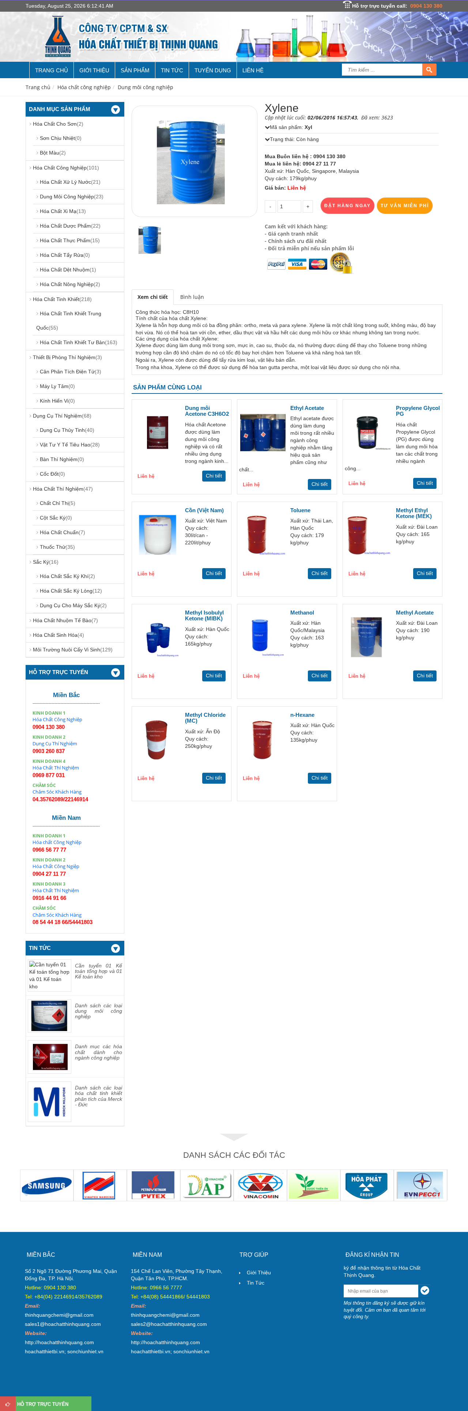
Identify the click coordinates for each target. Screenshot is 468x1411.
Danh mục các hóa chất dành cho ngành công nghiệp (98, 1052)
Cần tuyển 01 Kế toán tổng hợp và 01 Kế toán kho (98, 971)
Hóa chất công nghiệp (84, 87)
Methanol (302, 612)
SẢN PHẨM (135, 70)
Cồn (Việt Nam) (204, 510)
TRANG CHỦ (51, 70)
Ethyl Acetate (307, 408)
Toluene (300, 510)
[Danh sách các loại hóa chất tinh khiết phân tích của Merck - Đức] (49, 1101)
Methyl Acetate (415, 612)
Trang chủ (38, 87)
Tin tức (255, 1283)
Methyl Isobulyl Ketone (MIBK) (204, 615)
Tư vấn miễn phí (405, 205)
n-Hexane (302, 715)
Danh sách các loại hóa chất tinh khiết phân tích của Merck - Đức (98, 1096)
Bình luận (192, 296)
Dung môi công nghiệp (145, 87)
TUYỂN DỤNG (213, 70)
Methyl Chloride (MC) (205, 718)
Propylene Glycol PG (418, 411)
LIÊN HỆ (253, 70)
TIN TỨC (172, 70)
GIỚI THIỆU (94, 70)
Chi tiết (214, 476)
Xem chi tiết (152, 296)
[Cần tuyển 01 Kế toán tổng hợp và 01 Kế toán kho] (49, 975)
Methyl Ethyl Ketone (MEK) (414, 513)
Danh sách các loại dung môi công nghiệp (98, 1011)
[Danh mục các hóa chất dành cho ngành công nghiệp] (49, 1057)
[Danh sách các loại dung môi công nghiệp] (49, 1015)
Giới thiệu (259, 1272)
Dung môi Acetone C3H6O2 (207, 411)
